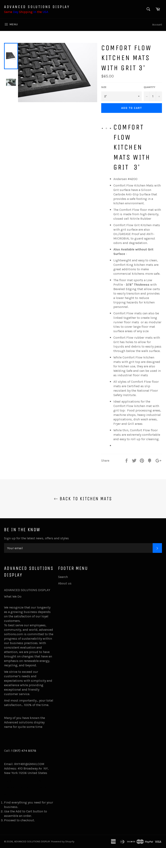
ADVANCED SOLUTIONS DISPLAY (37, 6)
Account (157, 24)
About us (64, 583)
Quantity (149, 87)
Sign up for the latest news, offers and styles (36, 538)
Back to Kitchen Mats (85, 498)
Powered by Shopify (62, 841)
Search (63, 577)
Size (103, 87)
